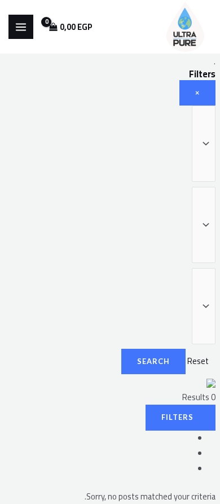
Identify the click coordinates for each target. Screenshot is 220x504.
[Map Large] (187, 438)
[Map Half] (187, 453)
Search (153, 361)
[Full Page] (187, 468)
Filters (177, 417)
